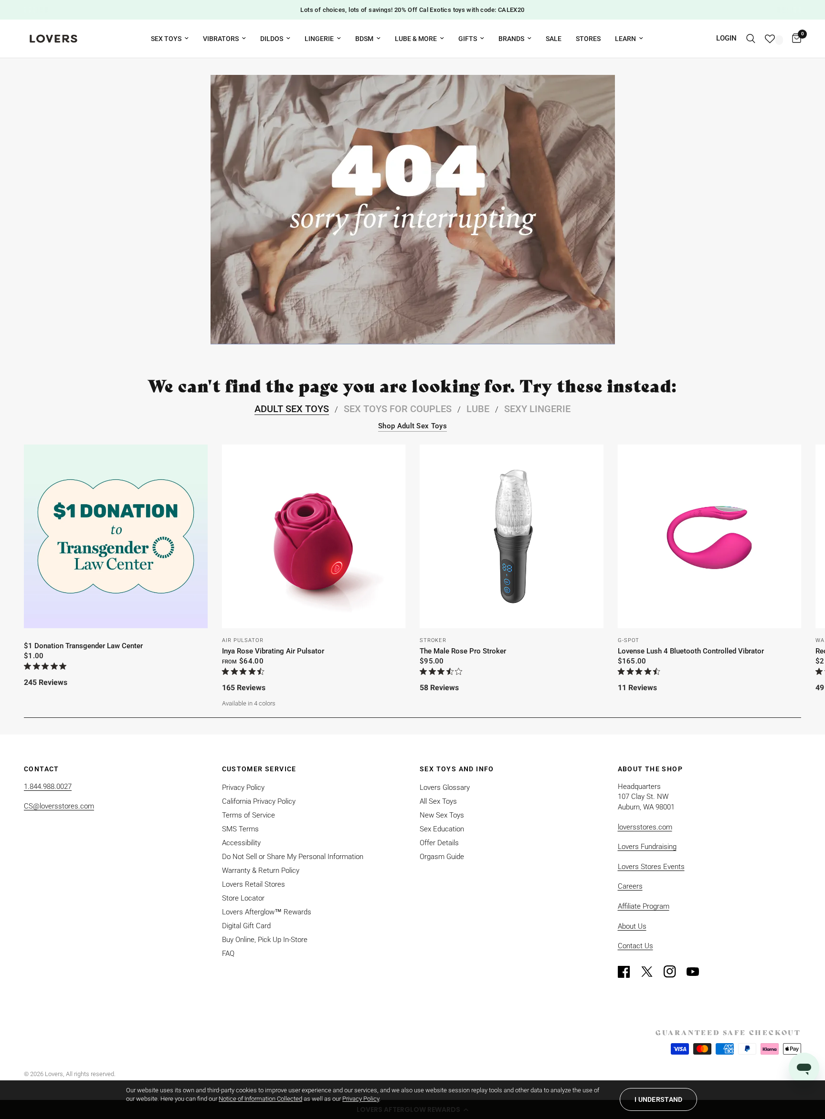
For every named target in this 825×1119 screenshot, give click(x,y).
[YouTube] (697, 971)
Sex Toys (166, 38)
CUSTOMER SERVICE (259, 769)
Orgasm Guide (442, 856)
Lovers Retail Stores (253, 884)
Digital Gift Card (246, 926)
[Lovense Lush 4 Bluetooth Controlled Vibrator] (710, 536)
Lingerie (319, 38)
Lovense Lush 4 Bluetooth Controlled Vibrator (691, 651)
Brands (511, 38)
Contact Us (635, 946)
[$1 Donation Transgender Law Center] (116, 536)
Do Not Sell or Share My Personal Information (292, 856)
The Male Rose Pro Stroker (463, 651)
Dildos (271, 38)
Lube (477, 408)
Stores (588, 38)
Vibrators (221, 38)
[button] (658, 1099)
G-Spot (629, 640)
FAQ (228, 953)
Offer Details (439, 843)
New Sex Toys (442, 815)
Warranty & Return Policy (260, 870)
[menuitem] (170, 39)
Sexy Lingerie (537, 408)
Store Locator (243, 898)
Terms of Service (248, 815)
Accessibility (241, 843)
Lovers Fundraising (647, 846)
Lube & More (416, 38)
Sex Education (442, 829)
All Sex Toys (438, 801)
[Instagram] (674, 971)
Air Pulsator (243, 640)
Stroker (433, 640)
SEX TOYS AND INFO (457, 769)
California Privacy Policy (259, 801)
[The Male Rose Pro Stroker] (511, 536)
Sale (553, 38)
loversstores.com (645, 827)
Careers (630, 886)
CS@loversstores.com (59, 806)
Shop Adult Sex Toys (412, 426)
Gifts (467, 38)
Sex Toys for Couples (398, 408)
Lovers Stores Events (651, 866)
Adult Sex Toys (291, 408)
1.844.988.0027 (48, 786)
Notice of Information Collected (260, 1098)
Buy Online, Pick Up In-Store (264, 939)
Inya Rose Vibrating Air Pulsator (273, 651)
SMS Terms (240, 829)
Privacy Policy (243, 787)
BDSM (364, 38)
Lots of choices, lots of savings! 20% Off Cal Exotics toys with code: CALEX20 (412, 9)
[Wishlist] (773, 39)
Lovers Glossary (445, 787)
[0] (794, 39)
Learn (625, 38)
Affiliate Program (643, 906)
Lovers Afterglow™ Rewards (266, 912)
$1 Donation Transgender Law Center (83, 646)
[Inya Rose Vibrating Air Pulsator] (314, 536)
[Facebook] (628, 971)
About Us (632, 926)
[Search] (750, 39)
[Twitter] (651, 971)
